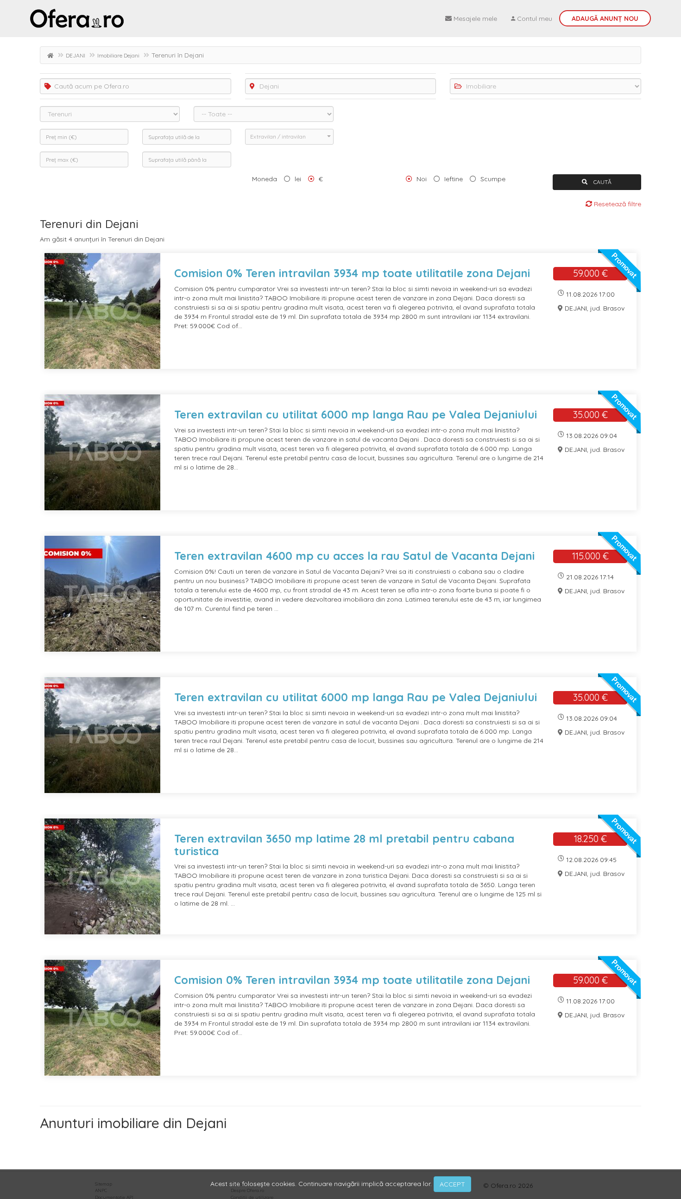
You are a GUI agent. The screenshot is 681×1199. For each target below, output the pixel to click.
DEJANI (75, 55)
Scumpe (492, 179)
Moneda (264, 179)
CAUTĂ (602, 181)
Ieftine (453, 179)
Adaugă (605, 18)
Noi (421, 179)
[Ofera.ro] (77, 18)
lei (298, 179)
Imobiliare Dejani (118, 55)
